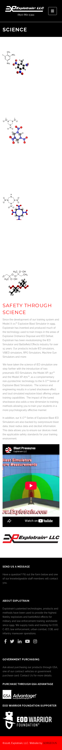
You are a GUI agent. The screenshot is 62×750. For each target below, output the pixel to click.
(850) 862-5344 (26, 14)
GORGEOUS (50, 743)
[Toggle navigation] (52, 11)
